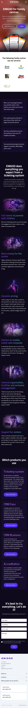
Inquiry (22, 26)
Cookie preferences (23, 705)
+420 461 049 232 (10, 26)
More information (10, 494)
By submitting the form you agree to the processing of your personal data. (14, 641)
